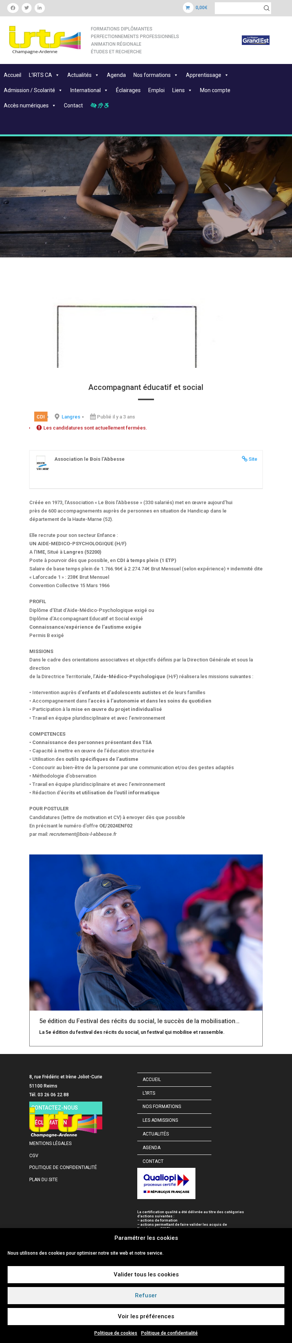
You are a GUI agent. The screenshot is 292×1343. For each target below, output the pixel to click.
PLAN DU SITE (43, 1179)
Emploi (156, 90)
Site (253, 459)
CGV (33, 1155)
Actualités (79, 75)
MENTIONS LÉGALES (50, 1143)
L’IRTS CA (40, 75)
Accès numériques (26, 105)
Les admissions (160, 1120)
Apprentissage (203, 75)
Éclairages (128, 90)
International (85, 90)
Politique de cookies (115, 1333)
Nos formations (152, 75)
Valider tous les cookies (146, 1274)
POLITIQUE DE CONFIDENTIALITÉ (63, 1167)
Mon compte (215, 90)
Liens (178, 90)
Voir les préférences (146, 1316)
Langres (71, 417)
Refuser (146, 1295)
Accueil (12, 75)
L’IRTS (149, 1093)
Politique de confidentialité (169, 1333)
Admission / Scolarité (29, 90)
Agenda (116, 75)
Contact (73, 105)
